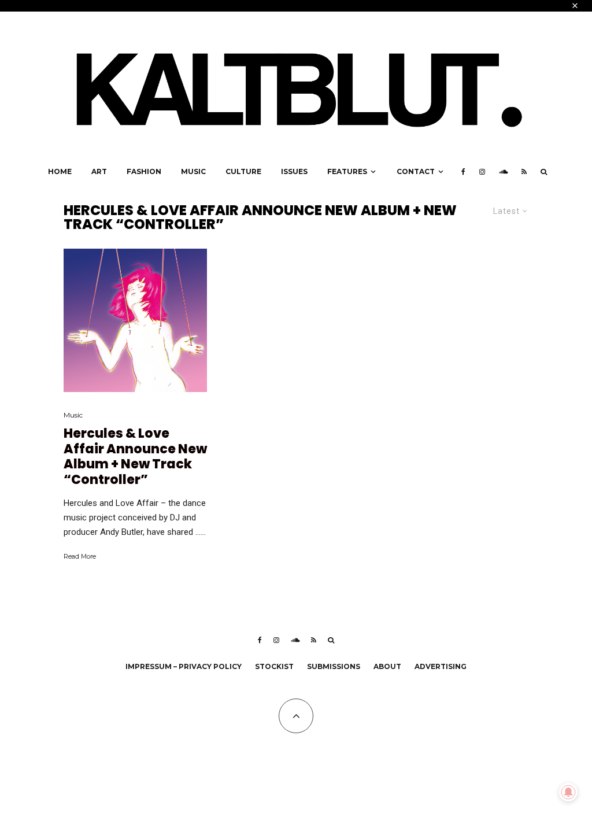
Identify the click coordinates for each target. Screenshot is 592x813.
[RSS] (524, 171)
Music (193, 171)
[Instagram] (482, 171)
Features (347, 171)
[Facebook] (463, 171)
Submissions (333, 666)
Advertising (441, 666)
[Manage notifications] (568, 792)
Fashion (144, 171)
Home (60, 171)
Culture (243, 171)
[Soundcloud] (503, 171)
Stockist (274, 666)
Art (99, 171)
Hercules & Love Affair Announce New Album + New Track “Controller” (135, 456)
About (387, 666)
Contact (416, 171)
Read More (80, 556)
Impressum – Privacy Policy (183, 666)
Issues (294, 171)
